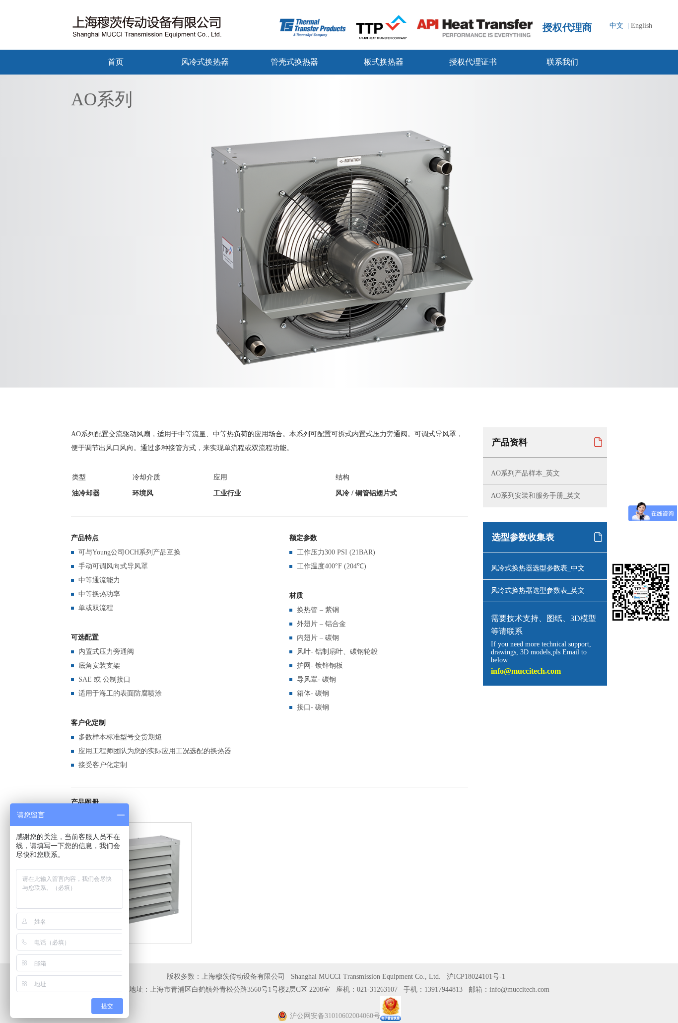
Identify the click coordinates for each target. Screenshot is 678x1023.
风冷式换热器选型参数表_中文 (538, 568)
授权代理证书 (473, 62)
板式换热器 (384, 62)
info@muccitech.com (526, 671)
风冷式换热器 (205, 62)
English (641, 25)
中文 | (619, 25)
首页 (116, 62)
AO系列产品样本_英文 (525, 473)
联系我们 (562, 62)
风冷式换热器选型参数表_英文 (538, 590)
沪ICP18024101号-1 (476, 976)
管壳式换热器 (294, 62)
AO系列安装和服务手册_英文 (536, 495)
